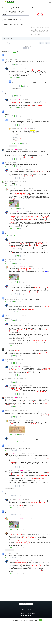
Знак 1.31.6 (12, 217)
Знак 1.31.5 (16, 102)
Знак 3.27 (33, 565)
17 (21, 77)
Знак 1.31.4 (45, 216)
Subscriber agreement (31, 613)
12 (10, 235)
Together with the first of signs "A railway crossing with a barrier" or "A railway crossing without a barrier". (15, 18)
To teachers (29, 609)
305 (11, 64)
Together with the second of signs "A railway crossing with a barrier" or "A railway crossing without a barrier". (15, 23)
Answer (6, 64)
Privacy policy (22, 613)
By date (18, 51)
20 (10, 166)
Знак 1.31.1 (14, 103)
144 (17, 86)
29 (14, 208)
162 (10, 95)
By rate (14, 51)
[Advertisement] (26, 588)
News (24, 610)
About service (22, 609)
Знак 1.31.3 (33, 154)
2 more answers (13, 145)
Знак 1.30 (11, 198)
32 (14, 107)
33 (10, 158)
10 (10, 185)
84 (10, 116)
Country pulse (29, 610)
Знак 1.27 (29, 69)
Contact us (26, 603)
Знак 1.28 (36, 69)
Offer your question (21, 606)
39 (14, 77)
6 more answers (16, 88)
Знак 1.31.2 (36, 171)
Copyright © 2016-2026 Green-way (26, 617)
